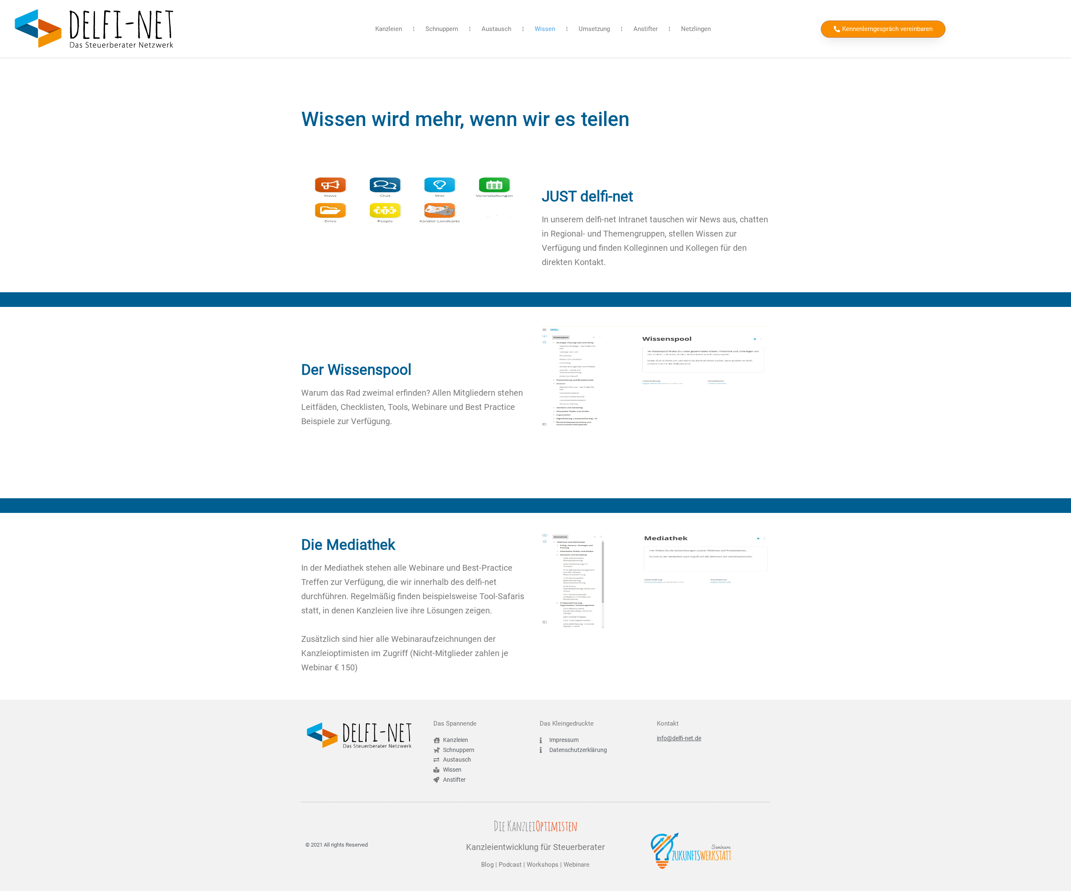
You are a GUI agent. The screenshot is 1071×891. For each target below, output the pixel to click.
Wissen (545, 29)
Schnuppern (441, 29)
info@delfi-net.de (679, 738)
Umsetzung (594, 29)
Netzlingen (696, 29)
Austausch (496, 29)
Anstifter (645, 29)
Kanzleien (388, 29)
